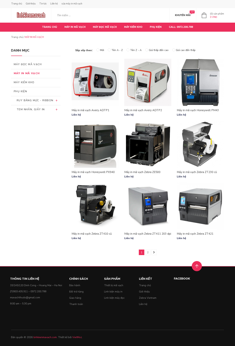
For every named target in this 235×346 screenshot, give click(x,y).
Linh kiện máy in (113, 291)
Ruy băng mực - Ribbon (35, 100)
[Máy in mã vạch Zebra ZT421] (200, 206)
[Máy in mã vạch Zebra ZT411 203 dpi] (147, 206)
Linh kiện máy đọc (114, 298)
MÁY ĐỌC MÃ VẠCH (105, 27)
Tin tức (43, 3)
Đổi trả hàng (76, 291)
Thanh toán (76, 304)
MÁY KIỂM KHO (133, 27)
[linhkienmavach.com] (31, 15)
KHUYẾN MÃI (183, 15)
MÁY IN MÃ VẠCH (75, 27)
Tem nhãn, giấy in (31, 109)
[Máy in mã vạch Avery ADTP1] (95, 82)
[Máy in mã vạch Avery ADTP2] (147, 82)
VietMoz (77, 337)
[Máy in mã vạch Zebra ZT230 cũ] (200, 144)
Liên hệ (54, 3)
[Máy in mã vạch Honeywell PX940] (95, 144)
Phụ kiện (20, 91)
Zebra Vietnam (147, 298)
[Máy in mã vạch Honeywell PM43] (200, 82)
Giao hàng (75, 298)
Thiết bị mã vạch (113, 285)
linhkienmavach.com (45, 337)
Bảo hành (74, 285)
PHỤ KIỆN (156, 27)
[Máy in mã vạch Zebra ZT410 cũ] (95, 206)
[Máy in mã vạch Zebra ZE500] (147, 144)
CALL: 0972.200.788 (181, 27)
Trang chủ (16, 3)
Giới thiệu (31, 3)
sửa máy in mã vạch (72, 3)
